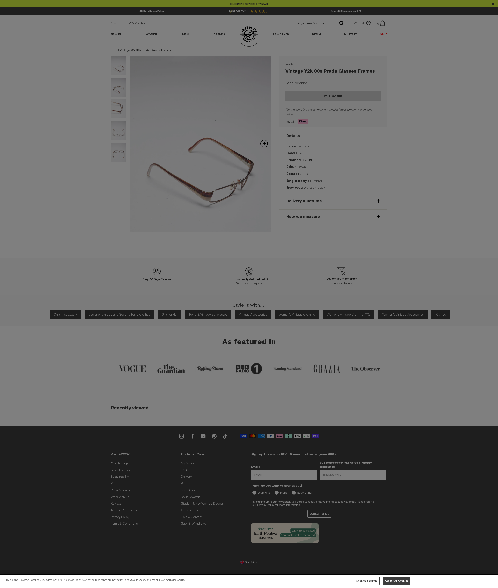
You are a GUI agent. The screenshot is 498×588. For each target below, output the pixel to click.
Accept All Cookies (396, 580)
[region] (249, 581)
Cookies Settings (366, 580)
